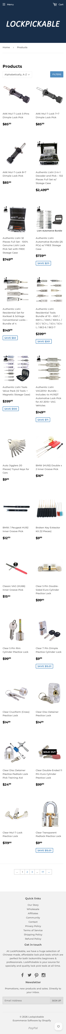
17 (43, 871)
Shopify (46, 1020)
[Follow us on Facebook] (22, 975)
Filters (56, 74)
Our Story (33, 904)
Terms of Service (33, 930)
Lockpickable (36, 1016)
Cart (60, 4)
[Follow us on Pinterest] (36, 975)
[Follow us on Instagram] (43, 975)
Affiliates (33, 913)
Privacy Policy (33, 926)
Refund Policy (33, 938)
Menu (10, 4)
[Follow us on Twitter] (29, 975)
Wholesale (33, 909)
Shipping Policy (33, 934)
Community (33, 917)
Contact (33, 921)
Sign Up (56, 1000)
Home (6, 47)
